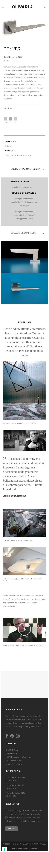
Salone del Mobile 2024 (15, 792)
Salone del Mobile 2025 (15, 785)
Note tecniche (24, 848)
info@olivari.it (16, 764)
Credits (34, 848)
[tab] (24, 169)
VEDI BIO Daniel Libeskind (14, 495)
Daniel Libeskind (10, 56)
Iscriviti (12, 828)
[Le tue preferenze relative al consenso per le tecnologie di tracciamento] (4, 849)
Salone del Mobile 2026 (15, 777)
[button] (24, 629)
